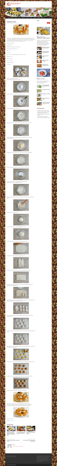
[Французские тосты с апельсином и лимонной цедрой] (43, 35)
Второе (19, 17)
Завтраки (23, 17)
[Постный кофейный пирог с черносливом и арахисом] (21, 431)
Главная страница (10, 17)
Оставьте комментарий (45, 79)
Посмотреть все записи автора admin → (18, 446)
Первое (16, 17)
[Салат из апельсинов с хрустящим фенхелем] (39, 87)
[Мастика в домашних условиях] (39, 62)
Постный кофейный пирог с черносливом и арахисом (21, 433)
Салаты (27, 17)
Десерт (42, 17)
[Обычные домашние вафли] (39, 58)
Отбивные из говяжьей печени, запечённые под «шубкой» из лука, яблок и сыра (11, 433)
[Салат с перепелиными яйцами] (39, 100)
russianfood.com (12, 420)
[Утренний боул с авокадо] (39, 96)
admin (41, 79)
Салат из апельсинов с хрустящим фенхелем (45, 85)
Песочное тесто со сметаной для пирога (45, 65)
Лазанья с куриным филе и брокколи (42, 116)
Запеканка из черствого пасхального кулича (46, 47)
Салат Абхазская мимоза (46, 89)
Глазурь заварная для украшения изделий (45, 52)
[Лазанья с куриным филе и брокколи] (30, 431)
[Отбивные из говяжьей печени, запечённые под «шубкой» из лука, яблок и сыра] (11, 431)
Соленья (34, 17)
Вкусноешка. (16, 3)
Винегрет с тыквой (40, 78)
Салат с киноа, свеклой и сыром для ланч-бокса (46, 103)
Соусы (31, 17)
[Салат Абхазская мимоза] (39, 92)
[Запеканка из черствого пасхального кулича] (39, 49)
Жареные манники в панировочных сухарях (43, 117)
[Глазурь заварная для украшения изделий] (39, 54)
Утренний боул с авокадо (46, 93)
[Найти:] (43, 23)
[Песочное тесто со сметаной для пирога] (39, 67)
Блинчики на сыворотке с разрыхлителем (43, 110)
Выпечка (38, 17)
